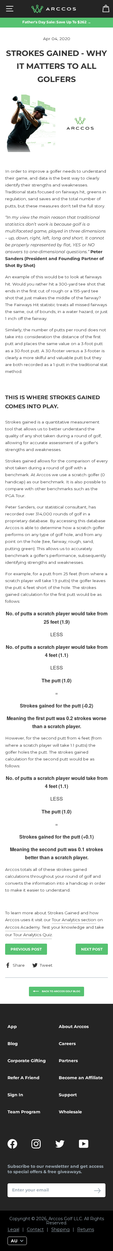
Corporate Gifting (27, 1060)
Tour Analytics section (74, 919)
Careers (67, 1043)
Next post (91, 949)
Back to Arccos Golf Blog (60, 991)
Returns (85, 1229)
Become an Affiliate (81, 1077)
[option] (56, 22)
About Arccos (74, 1026)
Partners (68, 1060)
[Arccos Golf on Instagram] (36, 1144)
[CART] (102, 9)
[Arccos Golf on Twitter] (60, 1144)
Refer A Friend (23, 1077)
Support (68, 1094)
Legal (13, 1229)
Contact (35, 1229)
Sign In (15, 1094)
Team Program (24, 1112)
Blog (13, 1043)
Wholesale (70, 1112)
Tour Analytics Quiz (32, 934)
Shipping (60, 1229)
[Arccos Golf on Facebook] (12, 1144)
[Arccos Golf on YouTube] (84, 1144)
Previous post (26, 949)
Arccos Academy (22, 927)
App (12, 1026)
